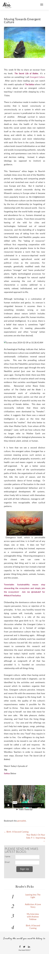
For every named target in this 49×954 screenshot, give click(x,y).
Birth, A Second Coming (33, 927)
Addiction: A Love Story (33, 905)
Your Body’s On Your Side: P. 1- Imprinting (35, 837)
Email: (7, 862)
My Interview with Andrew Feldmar (33, 917)
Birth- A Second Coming (16, 831)
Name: (8, 856)
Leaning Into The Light (32, 896)
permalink (21, 820)
